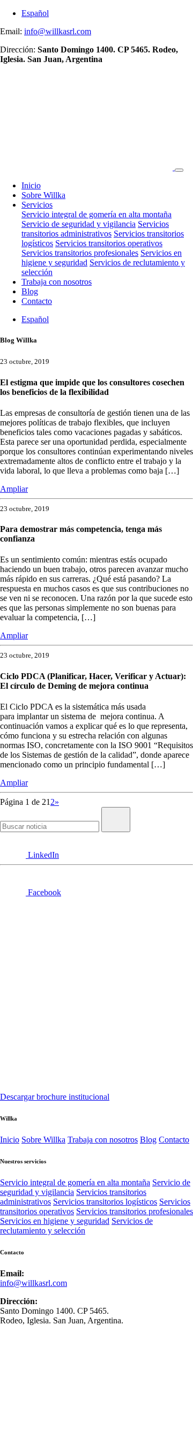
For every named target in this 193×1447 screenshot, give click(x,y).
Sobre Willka (43, 195)
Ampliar (14, 488)
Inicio (31, 185)
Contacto (36, 301)
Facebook (43, 892)
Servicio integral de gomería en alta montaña (96, 214)
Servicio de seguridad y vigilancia (78, 224)
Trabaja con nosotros (56, 281)
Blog (29, 291)
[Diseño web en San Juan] (13, 1441)
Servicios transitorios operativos (108, 243)
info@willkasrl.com (57, 31)
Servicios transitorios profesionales (79, 252)
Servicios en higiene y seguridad (54, 1220)
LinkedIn (42, 854)
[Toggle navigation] (179, 170)
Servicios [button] (37, 204)
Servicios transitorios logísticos (105, 1201)
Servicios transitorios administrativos (95, 228)
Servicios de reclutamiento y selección (76, 1225)
